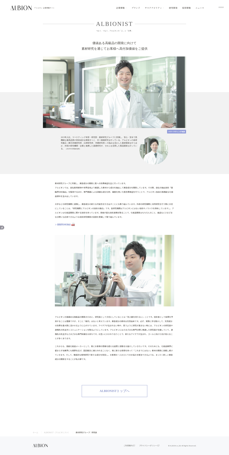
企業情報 (120, 7)
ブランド (136, 7)
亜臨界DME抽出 (64, 224)
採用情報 (186, 7)
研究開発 (173, 7)
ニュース (199, 7)
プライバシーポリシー (148, 445)
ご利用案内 (128, 445)
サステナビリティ (153, 7)
